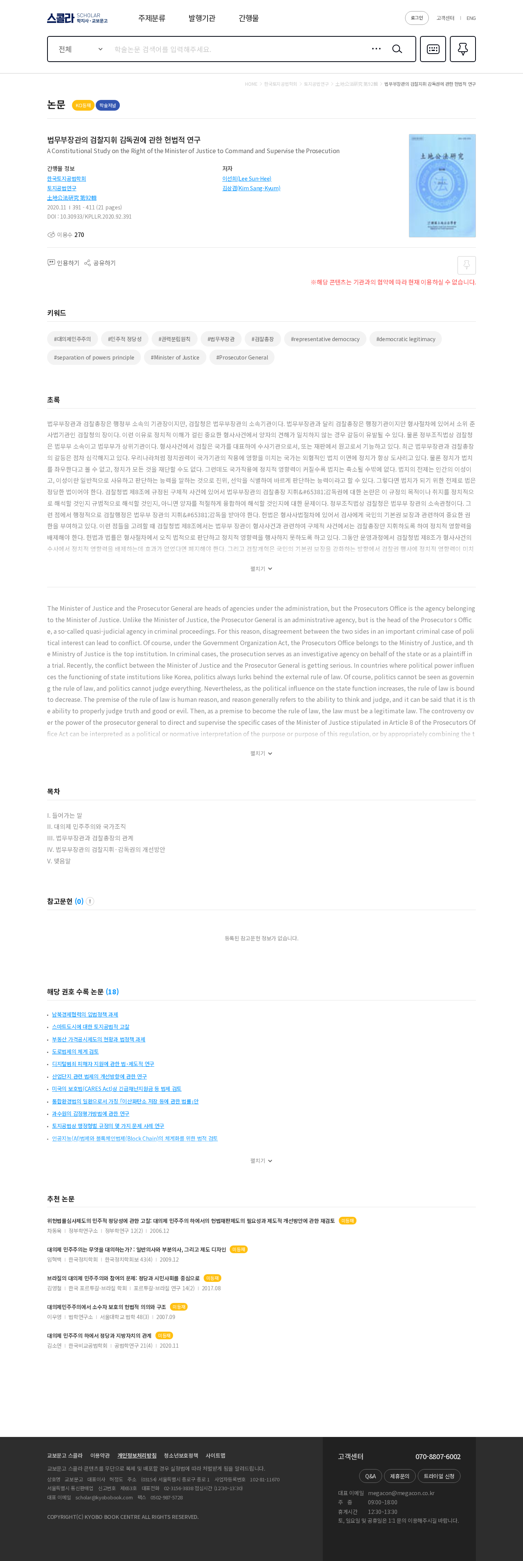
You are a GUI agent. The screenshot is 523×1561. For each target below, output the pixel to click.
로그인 (417, 17)
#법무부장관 (221, 339)
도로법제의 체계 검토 (75, 1051)
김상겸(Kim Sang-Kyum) (251, 188)
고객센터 (445, 17)
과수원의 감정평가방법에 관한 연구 (90, 1113)
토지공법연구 (61, 188)
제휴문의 (400, 1476)
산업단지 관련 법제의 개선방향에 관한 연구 (99, 1076)
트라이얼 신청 (439, 1476)
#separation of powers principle (94, 357)
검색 (395, 54)
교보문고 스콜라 (65, 1455)
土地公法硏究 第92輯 (71, 197)
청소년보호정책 (181, 1455)
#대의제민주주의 (72, 339)
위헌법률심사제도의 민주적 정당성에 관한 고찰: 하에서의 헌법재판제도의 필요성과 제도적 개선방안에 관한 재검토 (191, 1220)
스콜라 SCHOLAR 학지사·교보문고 (76, 22)
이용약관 (100, 1455)
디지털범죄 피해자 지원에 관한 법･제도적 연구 (103, 1063)
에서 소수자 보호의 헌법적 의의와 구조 (106, 1307)
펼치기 (257, 569)
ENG (471, 17)
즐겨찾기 (462, 61)
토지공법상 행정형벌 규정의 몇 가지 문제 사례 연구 (108, 1125)
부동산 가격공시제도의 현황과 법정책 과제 (98, 1039)
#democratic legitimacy (405, 339)
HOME (251, 84)
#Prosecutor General (242, 357)
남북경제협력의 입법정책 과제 (85, 1014)
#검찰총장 (263, 339)
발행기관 (202, 17)
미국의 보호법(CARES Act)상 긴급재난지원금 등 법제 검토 (116, 1088)
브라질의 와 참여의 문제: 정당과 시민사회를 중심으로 (123, 1278)
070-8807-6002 (438, 1456)
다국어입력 (433, 61)
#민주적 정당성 (125, 339)
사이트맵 (215, 1455)
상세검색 (374, 54)
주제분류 (151, 17)
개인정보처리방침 (137, 1455)
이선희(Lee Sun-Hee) (247, 178)
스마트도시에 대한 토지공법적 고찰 (90, 1026)
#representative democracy (325, 339)
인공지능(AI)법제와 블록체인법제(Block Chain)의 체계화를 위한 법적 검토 (135, 1138)
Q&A (370, 1476)
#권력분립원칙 (175, 339)
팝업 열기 (90, 901)
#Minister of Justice (175, 357)
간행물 (249, 17)
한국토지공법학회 (66, 178)
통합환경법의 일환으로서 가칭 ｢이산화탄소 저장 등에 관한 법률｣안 (125, 1101)
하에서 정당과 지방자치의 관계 (99, 1335)
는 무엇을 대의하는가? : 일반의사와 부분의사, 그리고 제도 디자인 (136, 1249)
